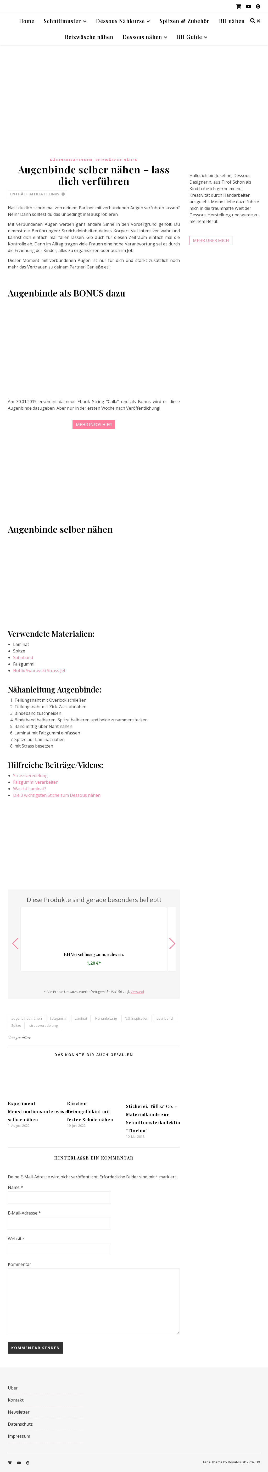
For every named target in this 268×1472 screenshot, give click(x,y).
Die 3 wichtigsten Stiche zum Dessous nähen (56, 795)
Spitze (16, 1025)
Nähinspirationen (71, 160)
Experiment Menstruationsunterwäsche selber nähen (40, 1111)
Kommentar (19, 1264)
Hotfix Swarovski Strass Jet (39, 670)
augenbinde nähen (26, 1018)
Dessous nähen (142, 36)
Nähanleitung (106, 1018)
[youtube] (249, 6)
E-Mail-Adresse (24, 1213)
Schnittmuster (62, 20)
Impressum (19, 1436)
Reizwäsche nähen (89, 36)
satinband (165, 1018)
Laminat (81, 1018)
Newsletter (19, 1412)
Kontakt (16, 1400)
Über (13, 1388)
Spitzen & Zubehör (185, 20)
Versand (137, 991)
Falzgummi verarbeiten (35, 782)
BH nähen (232, 20)
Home (26, 20)
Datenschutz (20, 1424)
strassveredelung (43, 1025)
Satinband (23, 657)
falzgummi (58, 1018)
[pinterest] (258, 6)
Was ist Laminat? (29, 789)
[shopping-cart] (239, 6)
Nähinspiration (136, 1018)
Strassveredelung (30, 775)
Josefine (23, 1037)
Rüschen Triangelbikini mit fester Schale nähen (90, 1111)
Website (16, 1239)
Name (15, 1187)
